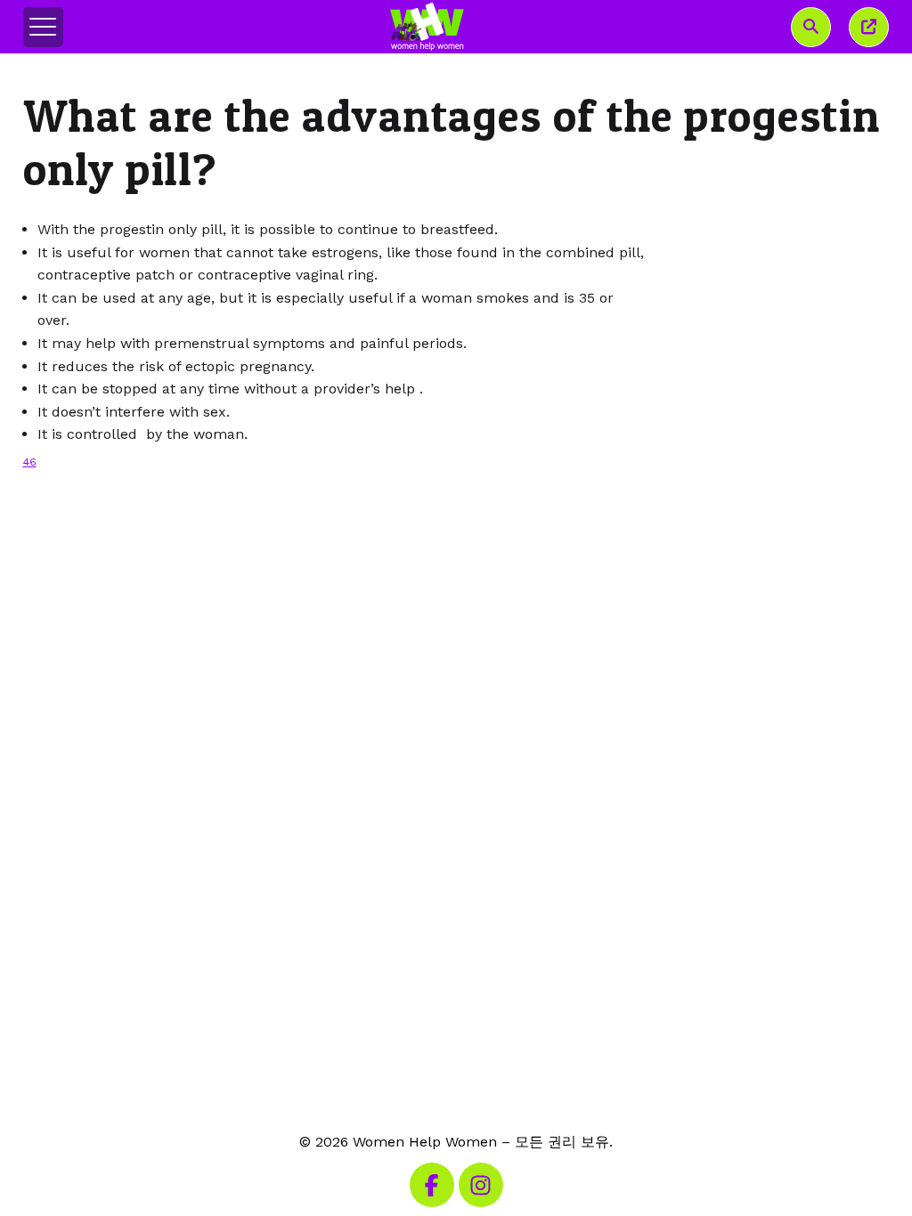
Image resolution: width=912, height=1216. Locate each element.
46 (30, 462)
